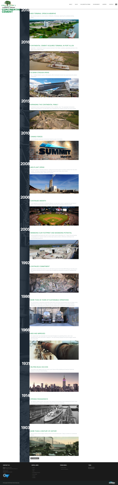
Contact (111, 4)
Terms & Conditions (64, 469)
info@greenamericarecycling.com (11, 468)
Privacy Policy (63, 467)
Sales (76, 4)
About (70, 4)
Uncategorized (91, 467)
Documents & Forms (85, 4)
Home (33, 467)
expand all (35, 458)
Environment (96, 4)
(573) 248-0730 (9, 467)
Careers (104, 4)
